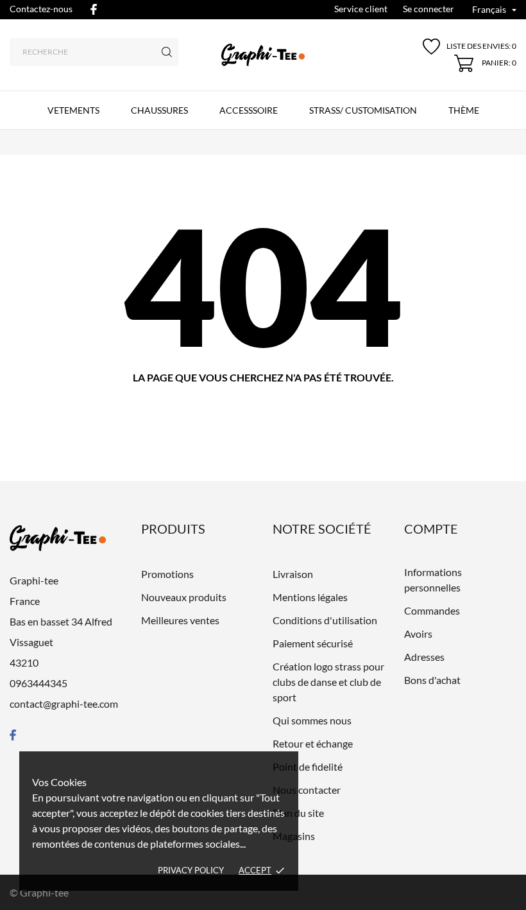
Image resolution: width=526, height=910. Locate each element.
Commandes (432, 610)
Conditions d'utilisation (325, 620)
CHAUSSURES (159, 110)
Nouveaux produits (183, 597)
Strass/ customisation (363, 110)
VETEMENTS (73, 110)
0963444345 (38, 683)
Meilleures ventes (180, 620)
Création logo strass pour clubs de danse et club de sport (328, 681)
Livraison (293, 574)
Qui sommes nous (312, 720)
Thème (463, 110)
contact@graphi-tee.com (64, 703)
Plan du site (298, 813)
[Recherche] (167, 52)
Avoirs (418, 633)
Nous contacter (307, 789)
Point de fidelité (308, 766)
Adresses (424, 657)
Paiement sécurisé (313, 643)
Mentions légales (310, 597)
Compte (431, 528)
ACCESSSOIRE (248, 110)
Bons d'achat (432, 680)
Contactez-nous (41, 8)
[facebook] (94, 9)
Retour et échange (313, 743)
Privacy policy (191, 870)
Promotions (167, 574)
